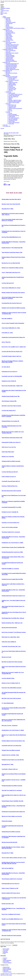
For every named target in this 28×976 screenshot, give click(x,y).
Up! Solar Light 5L (6, 366)
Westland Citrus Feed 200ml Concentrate (11, 750)
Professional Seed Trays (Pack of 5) (9, 371)
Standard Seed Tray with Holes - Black (10, 755)
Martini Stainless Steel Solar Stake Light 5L (11, 199)
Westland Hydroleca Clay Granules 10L (10, 421)
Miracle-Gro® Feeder (6, 657)
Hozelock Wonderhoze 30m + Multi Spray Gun (12, 622)
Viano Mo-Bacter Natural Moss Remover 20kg (12, 252)
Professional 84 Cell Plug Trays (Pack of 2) (11, 442)
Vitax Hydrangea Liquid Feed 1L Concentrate (12, 878)
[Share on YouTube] (9, 184)
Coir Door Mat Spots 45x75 (8, 283)
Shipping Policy (6, 967)
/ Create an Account (5, 10)
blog (8, 974)
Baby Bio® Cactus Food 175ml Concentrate (11, 405)
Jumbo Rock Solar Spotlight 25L (9, 641)
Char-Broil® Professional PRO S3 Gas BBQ (11, 507)
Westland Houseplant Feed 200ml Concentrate (12, 785)
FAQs (4, 953)
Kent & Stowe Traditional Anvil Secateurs (11, 914)
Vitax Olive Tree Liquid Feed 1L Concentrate (12, 790)
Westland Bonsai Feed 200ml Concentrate (11, 831)
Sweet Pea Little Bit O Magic (8, 678)
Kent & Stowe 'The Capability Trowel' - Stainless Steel (14, 346)
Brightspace (5, 952)
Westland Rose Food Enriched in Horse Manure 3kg (13, 811)
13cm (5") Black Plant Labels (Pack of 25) (11, 272)
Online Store (5, 970)
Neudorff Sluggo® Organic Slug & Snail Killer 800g (13, 547)
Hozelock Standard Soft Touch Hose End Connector (13, 292)
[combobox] (7, 4)
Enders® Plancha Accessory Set (9, 476)
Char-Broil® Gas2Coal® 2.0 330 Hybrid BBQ (12, 376)
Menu (2, 14)
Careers (4, 959)
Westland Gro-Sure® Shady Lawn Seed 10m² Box (13, 759)
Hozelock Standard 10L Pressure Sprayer (11, 893)
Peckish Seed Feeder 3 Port (8, 903)
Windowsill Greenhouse (7, 821)
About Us (5, 958)
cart (6, 974)
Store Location (6, 948)
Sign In (2, 9)
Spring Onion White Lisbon (8, 451)
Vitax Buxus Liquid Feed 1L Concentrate (11, 532)
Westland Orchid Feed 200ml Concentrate (11, 461)
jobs (4, 974)
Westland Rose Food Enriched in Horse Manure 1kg (13, 337)
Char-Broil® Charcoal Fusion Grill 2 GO (11, 481)
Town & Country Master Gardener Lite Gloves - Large (14, 857)
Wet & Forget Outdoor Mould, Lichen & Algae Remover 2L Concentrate (12, 220)
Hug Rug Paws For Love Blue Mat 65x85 (11, 263)
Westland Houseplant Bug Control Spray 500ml (12, 552)
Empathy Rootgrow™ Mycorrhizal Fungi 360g (12, 247)
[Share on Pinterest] (8, 184)
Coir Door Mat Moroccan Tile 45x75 (10, 471)
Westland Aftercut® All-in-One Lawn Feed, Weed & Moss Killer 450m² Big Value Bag (13, 863)
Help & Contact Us (7, 968)
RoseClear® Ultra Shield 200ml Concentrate (11, 687)
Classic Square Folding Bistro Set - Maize (11, 327)
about (2, 974)
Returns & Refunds (7, 969)
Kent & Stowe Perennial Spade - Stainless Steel (12, 385)
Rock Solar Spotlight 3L (7, 318)
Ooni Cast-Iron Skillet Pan (7, 868)
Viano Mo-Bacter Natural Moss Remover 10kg (12, 437)
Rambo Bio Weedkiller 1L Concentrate (10, 568)
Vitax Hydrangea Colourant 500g (9, 401)
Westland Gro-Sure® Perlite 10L (9, 381)
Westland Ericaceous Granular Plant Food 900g (12, 579)
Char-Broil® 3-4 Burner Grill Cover (10, 769)
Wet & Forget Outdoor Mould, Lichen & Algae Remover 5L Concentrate (12, 298)
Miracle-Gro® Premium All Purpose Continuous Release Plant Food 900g (12, 361)
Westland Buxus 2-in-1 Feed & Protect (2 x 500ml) (13, 730)
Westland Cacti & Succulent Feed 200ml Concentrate (13, 307)
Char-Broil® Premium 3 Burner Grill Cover (11, 356)
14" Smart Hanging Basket (8, 703)
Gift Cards (5, 951)
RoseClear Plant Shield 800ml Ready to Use (11, 237)
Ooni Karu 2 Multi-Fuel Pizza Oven (9, 486)
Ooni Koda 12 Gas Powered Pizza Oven (10, 522)
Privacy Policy (6, 961)
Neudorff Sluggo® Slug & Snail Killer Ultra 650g (12, 801)
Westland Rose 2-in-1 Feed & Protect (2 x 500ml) (12, 542)
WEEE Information (7, 960)
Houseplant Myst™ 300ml (7, 208)
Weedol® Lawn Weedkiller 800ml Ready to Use (12, 919)
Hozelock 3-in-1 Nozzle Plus (8, 456)
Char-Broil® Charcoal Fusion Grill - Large (11, 646)
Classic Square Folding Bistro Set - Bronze (11, 287)
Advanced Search (4, 7)
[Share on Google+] (7, 184)
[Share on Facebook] (4, 184)
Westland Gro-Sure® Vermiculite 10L (10, 511)
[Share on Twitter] (5, 184)
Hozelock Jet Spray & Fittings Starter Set (11, 683)
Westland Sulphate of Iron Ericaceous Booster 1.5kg (13, 740)
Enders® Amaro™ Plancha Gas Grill (10, 888)
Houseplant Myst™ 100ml (7, 852)
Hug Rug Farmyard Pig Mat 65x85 (9, 842)
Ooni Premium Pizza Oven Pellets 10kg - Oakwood (13, 618)
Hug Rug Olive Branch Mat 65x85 (9, 627)
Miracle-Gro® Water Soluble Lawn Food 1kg (12, 816)
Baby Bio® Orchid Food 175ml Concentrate (11, 935)
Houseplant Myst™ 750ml (7, 764)
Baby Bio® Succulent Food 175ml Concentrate (12, 661)
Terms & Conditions (7, 962)
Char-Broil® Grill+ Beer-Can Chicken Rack (11, 745)
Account (2, 128)
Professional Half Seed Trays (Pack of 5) (10, 883)
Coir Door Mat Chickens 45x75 (9, 410)
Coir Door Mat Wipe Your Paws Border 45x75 (12, 351)
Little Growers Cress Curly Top (9, 447)
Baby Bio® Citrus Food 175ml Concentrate (11, 698)
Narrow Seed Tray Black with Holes (10, 527)
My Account (5, 950)
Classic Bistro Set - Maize (7, 332)
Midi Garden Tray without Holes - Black (11, 637)
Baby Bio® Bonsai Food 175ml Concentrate (11, 490)
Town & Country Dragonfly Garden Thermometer (13, 323)
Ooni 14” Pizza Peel (6, 342)
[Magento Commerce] (5, 8)
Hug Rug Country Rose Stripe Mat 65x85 (11, 204)
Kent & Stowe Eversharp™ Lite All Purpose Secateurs (14, 632)
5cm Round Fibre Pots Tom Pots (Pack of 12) (12, 303)
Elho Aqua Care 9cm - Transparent (9, 725)
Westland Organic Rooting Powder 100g (10, 396)
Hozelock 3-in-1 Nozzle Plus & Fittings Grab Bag (12, 267)
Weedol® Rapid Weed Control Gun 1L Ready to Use (13, 595)
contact (10, 974)
